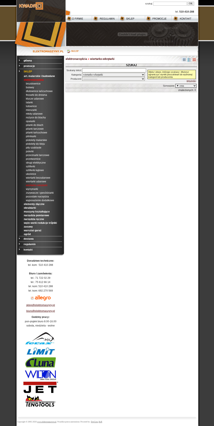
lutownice (31, 106)
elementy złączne (34, 204)
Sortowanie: (169, 85)
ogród (27, 234)
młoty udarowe (34, 113)
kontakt (28, 249)
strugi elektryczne (36, 162)
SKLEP (28, 71)
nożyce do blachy (36, 117)
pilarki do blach (34, 125)
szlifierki (30, 166)
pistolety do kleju (35, 143)
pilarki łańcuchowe (36, 132)
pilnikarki (31, 136)
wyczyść (191, 80)
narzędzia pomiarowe (36, 215)
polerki (30, 151)
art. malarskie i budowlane (39, 76)
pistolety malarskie (36, 140)
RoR (100, 422)
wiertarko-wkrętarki (36, 185)
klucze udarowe (35, 98)
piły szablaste (33, 147)
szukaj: (149, 3)
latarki (29, 102)
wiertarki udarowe (36, 181)
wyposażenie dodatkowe (40, 200)
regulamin (30, 244)
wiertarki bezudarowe (38, 177)
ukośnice (31, 174)
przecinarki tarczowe (37, 155)
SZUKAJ (131, 65)
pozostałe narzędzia (37, 196)
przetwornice (33, 158)
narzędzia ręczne (34, 219)
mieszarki (31, 110)
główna (28, 60)
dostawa (29, 238)
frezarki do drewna (36, 94)
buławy (30, 87)
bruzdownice (33, 83)
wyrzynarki (32, 189)
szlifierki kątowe (35, 170)
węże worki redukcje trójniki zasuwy (40, 224)
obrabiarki (30, 207)
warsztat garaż (32, 230)
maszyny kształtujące (37, 211)
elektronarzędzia (34, 79)
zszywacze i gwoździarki (40, 192)
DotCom (94, 422)
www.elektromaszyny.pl (46, 422)
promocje (30, 66)
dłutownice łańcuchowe (39, 91)
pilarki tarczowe (35, 128)
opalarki (30, 121)
